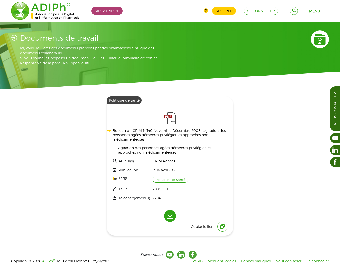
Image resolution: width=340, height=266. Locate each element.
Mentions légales (222, 261)
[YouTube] (170, 255)
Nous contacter (335, 108)
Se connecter (317, 261)
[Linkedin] (181, 255)
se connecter (261, 11)
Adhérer (224, 11)
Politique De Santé (170, 180)
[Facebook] (193, 255)
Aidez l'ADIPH (107, 11)
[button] (325, 11)
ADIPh (48, 261)
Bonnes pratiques (256, 261)
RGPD (197, 261)
